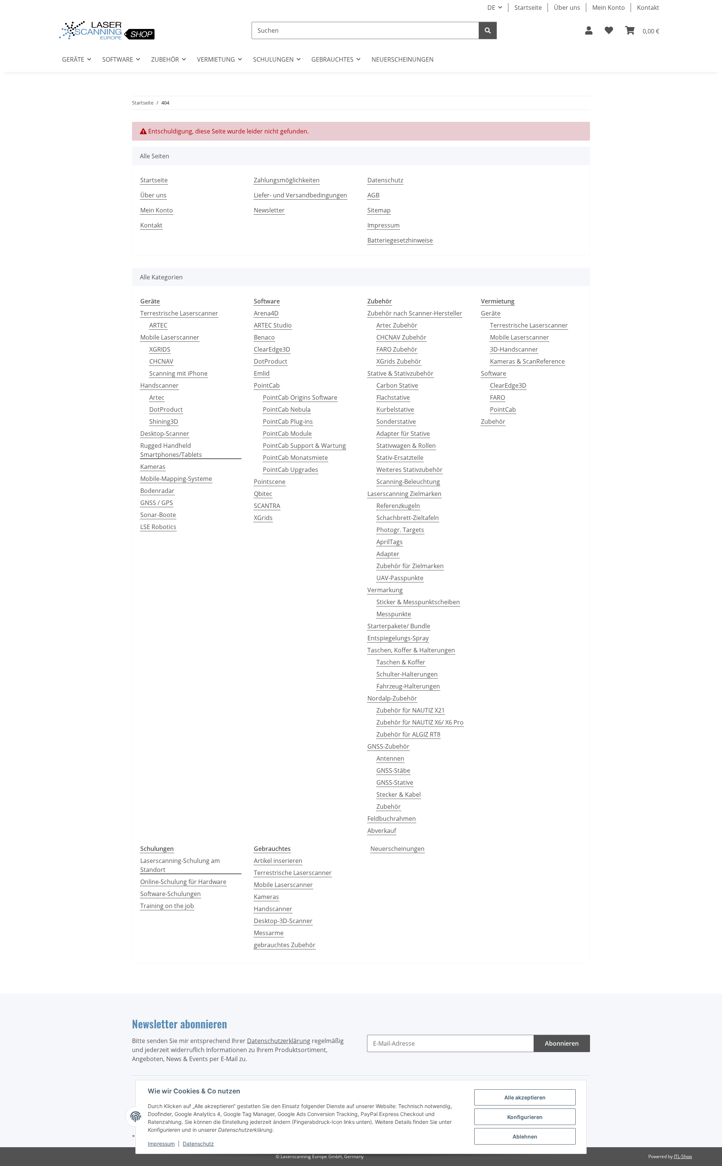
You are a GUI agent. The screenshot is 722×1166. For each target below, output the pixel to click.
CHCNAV (161, 361)
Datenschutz (198, 1143)
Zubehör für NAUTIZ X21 (410, 710)
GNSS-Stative (394, 782)
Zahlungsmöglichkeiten (287, 180)
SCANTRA (267, 506)
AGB (373, 195)
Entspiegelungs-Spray (398, 638)
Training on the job (167, 906)
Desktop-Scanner (164, 433)
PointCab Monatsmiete (295, 457)
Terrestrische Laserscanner (179, 313)
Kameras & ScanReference (527, 361)
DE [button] (491, 7)
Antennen (390, 758)
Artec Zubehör (396, 325)
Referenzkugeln (398, 506)
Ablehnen (525, 1136)
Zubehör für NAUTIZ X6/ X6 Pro (420, 722)
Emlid (262, 373)
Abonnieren (562, 1043)
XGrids (263, 518)
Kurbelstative (395, 409)
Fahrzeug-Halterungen (408, 686)
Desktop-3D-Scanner (283, 921)
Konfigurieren (525, 1117)
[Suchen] (488, 30)
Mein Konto (608, 7)
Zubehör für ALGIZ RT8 (408, 734)
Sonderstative (396, 421)
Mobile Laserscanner (169, 337)
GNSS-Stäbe (393, 770)
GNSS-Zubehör (388, 746)
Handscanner (159, 385)
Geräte (491, 313)
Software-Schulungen (170, 894)
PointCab (267, 385)
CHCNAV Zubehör (401, 337)
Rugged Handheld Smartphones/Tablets (171, 450)
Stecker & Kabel (398, 794)
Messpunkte (393, 614)
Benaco (264, 337)
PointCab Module (287, 433)
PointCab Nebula (287, 409)
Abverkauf (381, 830)
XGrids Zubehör (398, 361)
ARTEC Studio (273, 325)
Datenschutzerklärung (278, 1041)
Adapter (387, 554)
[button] (589, 30)
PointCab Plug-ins (288, 421)
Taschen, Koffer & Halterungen (411, 650)
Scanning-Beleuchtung (408, 482)
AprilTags (389, 542)
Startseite (528, 7)
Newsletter (269, 210)
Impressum (161, 1143)
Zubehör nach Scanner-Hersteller (414, 313)
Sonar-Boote (158, 515)
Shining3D (163, 421)
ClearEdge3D (272, 349)
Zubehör (388, 806)
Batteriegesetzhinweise (400, 240)
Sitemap (379, 210)
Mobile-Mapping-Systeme (176, 479)
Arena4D (266, 313)
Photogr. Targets (400, 530)
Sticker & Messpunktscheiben (418, 602)
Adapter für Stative (403, 433)
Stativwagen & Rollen (406, 445)
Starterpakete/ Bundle (398, 626)
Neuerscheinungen (397, 849)
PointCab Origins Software (300, 397)
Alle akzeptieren (525, 1097)
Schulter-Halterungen (407, 674)
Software (493, 373)
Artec (156, 397)
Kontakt (648, 7)
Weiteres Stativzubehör (409, 469)
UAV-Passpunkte (399, 578)
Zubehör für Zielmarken (410, 566)
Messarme (269, 933)
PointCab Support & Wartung (304, 445)
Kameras (152, 466)
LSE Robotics (158, 527)
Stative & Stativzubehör (400, 373)
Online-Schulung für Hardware (183, 882)
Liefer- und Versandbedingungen (300, 195)
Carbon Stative (397, 385)
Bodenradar (157, 491)
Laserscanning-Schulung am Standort (180, 865)
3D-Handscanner (514, 349)
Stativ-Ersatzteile (399, 457)
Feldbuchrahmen (391, 818)
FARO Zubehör (396, 349)
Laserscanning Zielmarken (404, 494)
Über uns (567, 7)
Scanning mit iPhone (178, 373)
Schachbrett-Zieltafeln (407, 518)
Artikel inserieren (278, 861)
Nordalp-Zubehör (392, 698)
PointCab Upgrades (290, 469)
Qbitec (263, 494)
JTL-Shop (683, 1156)
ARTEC (158, 325)
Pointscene (269, 482)
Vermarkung (385, 590)
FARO (497, 397)
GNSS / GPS (156, 503)
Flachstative (393, 397)
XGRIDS (159, 349)
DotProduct (166, 409)
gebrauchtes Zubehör (284, 945)
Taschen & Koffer (400, 662)
